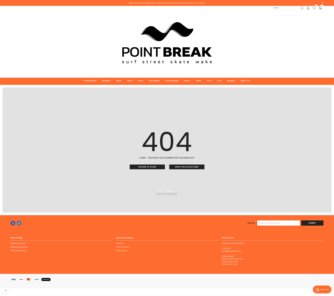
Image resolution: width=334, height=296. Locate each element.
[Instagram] (19, 223)
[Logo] (167, 42)
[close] (322, 2)
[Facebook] (13, 223)
